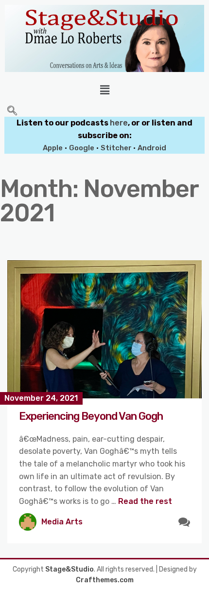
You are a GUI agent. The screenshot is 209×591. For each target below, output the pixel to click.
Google (81, 147)
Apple (53, 147)
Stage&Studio (69, 569)
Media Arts (62, 521)
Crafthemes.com (105, 580)
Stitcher (117, 147)
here (119, 122)
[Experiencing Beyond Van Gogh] (104, 329)
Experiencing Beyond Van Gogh (91, 416)
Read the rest (145, 501)
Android (152, 147)
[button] (104, 90)
